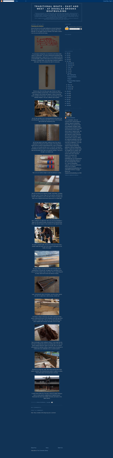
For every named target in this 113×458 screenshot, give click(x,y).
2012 (68, 99)
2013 (68, 97)
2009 (68, 105)
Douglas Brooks (70, 117)
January (70, 88)
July (69, 69)
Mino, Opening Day (71, 74)
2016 (68, 91)
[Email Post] (52, 402)
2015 (68, 93)
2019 (68, 57)
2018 (68, 59)
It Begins (69, 78)
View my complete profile (71, 175)
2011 (68, 101)
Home (47, 447)
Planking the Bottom (71, 76)
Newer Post (33, 447)
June (69, 71)
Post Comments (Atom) (42, 450)
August (69, 67)
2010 (68, 103)
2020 (68, 55)
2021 (68, 53)
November (70, 63)
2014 (68, 95)
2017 (68, 61)
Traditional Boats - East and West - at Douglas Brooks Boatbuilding (57, 8)
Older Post (60, 447)
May (69, 73)
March (69, 84)
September (70, 65)
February (70, 86)
